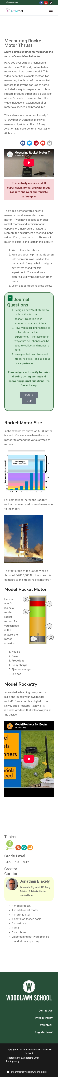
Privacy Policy (44, 1017)
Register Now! (44, 1032)
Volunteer (46, 1025)
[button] (22, 143)
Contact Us (46, 1010)
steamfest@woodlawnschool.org (29, 1071)
